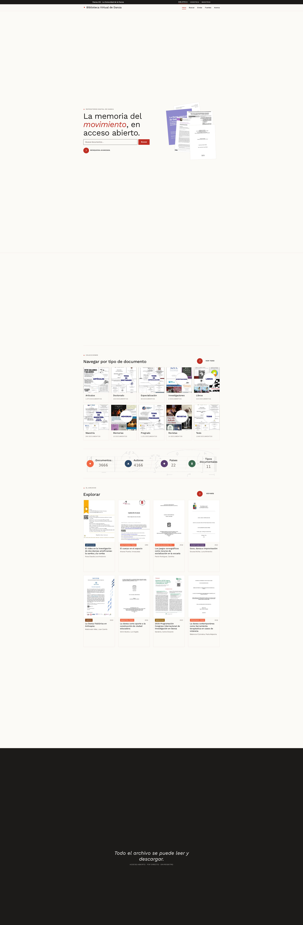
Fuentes (208, 8)
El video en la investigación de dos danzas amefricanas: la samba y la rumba (98, 551)
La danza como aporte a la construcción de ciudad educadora (133, 626)
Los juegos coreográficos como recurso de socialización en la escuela (167, 551)
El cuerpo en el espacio (131, 548)
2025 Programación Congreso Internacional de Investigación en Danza (167, 626)
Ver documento (92, 563)
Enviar (199, 8)
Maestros (206, 2)
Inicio (184, 8)
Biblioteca (183, 2)
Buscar (191, 8)
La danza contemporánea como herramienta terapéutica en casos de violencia (202, 627)
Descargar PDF (92, 568)
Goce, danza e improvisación (203, 548)
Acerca (217, 8)
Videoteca (194, 2)
